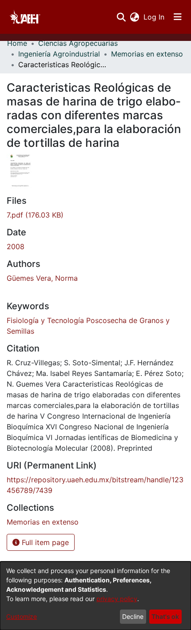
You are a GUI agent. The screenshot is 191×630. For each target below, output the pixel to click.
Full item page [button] (44, 542)
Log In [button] (154, 16)
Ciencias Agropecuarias (78, 43)
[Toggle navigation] (177, 16)
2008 (15, 246)
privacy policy (116, 598)
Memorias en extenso (147, 53)
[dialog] (95, 595)
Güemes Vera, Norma (42, 278)
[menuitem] (134, 17)
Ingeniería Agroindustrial (59, 53)
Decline (132, 616)
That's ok (165, 616)
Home (17, 43)
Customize (21, 616)
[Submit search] (121, 17)
